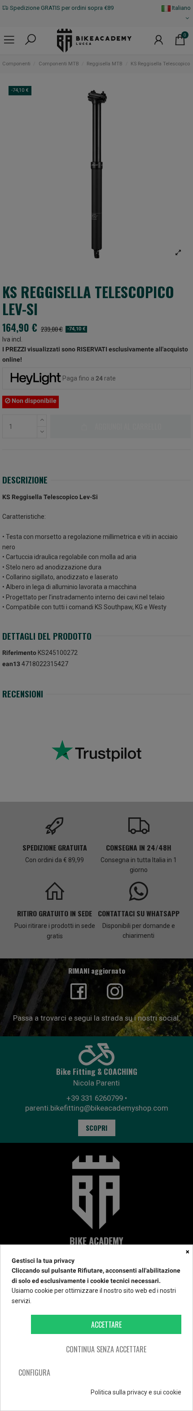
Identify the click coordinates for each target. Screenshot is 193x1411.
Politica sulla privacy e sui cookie (136, 1392)
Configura (34, 1372)
